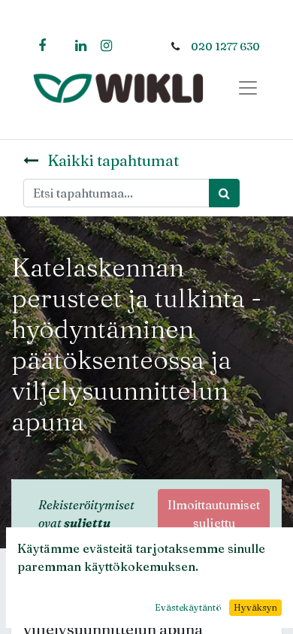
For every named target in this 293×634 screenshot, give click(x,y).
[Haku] (224, 193)
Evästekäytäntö (188, 607)
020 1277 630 (225, 46)
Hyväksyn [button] (255, 607)
